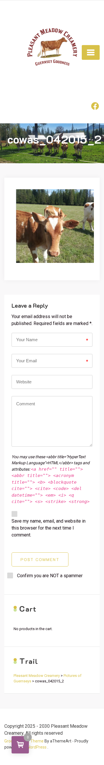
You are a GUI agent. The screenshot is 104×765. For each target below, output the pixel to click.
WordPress (37, 747)
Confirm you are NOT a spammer (49, 575)
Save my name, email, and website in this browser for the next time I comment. (49, 528)
